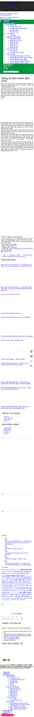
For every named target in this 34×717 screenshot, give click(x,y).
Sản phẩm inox (12, 25)
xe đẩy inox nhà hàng (10, 598)
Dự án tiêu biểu (8, 64)
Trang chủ (6, 20)
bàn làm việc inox (16, 569)
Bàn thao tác (14, 32)
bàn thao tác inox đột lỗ (8, 583)
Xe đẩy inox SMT (15, 26)
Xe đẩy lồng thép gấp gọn (18, 28)
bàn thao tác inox (15, 575)
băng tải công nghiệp (22, 585)
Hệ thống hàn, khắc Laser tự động (21, 57)
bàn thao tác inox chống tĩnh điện (18, 578)
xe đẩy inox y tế (20, 598)
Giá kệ (12, 33)
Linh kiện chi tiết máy (17, 52)
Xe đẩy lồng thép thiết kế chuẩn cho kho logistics (17, 336)
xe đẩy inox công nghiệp (21, 596)
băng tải (5, 256)
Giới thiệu (6, 22)
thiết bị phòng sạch (11, 588)
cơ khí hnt (7, 587)
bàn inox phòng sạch (7, 570)
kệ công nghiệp (19, 587)
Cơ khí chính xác (12, 49)
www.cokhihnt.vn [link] (12, 247)
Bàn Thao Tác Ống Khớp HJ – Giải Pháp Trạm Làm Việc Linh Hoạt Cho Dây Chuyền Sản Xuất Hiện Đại (16, 288)
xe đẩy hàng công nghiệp (21, 590)
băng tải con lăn (13, 585)
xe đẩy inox (26, 592)
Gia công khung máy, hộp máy (20, 56)
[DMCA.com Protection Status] (6, 660)
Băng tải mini (14, 42)
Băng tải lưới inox (16, 40)
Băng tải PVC (14, 44)
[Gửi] (4, 73)
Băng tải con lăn (15, 38)
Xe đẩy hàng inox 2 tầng (14, 593)
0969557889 (8, 715)
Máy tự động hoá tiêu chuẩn (19, 63)
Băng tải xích (14, 47)
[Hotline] (31, 351)
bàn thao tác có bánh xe (11, 573)
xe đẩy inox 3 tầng (19, 595)
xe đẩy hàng (12, 590)
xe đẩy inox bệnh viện (9, 596)
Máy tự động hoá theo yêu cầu (20, 61)
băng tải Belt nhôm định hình (16, 256)
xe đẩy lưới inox (14, 599)
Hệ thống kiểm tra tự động (18, 59)
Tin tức (5, 67)
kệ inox (30, 587)
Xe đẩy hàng (14, 30)
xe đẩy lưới (7, 599)
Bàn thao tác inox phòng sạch (20, 582)
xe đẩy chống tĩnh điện (22, 588)
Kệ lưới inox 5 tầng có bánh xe (11, 313)
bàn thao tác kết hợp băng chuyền (21, 583)
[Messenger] (31, 356)
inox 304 (14, 587)
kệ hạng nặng (25, 587)
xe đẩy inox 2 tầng (7, 594)
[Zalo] (31, 365)
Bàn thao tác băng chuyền (8, 571)
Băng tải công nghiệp (14, 37)
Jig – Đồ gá (13, 51)
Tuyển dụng (7, 65)
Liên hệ (5, 68)
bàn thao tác (26, 569)
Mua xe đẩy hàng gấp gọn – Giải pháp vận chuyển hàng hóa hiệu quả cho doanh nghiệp (16, 382)
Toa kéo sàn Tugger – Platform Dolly (13, 359)
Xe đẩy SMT (22, 599)
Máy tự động (11, 54)
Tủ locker (13, 35)
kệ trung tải (5, 588)
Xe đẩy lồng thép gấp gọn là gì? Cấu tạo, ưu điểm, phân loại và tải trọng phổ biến (15, 407)
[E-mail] (31, 361)
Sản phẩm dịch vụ (9, 23)
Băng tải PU (14, 45)
